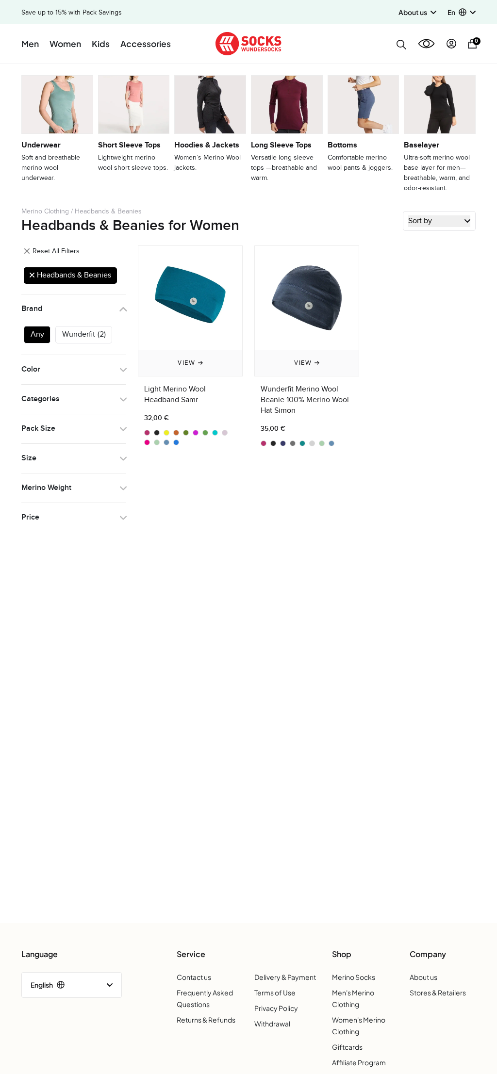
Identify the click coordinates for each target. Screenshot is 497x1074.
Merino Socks (353, 977)
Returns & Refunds (206, 1019)
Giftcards (347, 1046)
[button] (461, 12)
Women (65, 43)
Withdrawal (272, 1023)
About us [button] (412, 12)
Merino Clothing (45, 211)
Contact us (194, 977)
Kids (101, 43)
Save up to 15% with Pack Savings (71, 12)
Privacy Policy (276, 1008)
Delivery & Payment (285, 977)
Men (30, 43)
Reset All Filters (55, 251)
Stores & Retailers (438, 992)
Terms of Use (275, 992)
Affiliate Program (359, 1062)
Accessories (145, 43)
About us (423, 977)
